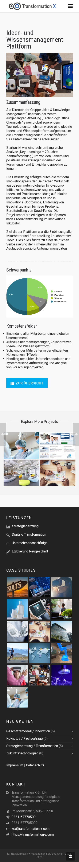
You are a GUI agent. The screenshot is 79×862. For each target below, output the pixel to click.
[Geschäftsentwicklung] (17, 631)
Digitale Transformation (29, 534)
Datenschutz (35, 765)
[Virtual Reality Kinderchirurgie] (17, 675)
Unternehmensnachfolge (30, 543)
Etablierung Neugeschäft (30, 551)
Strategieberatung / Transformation (32, 746)
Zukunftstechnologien (22, 753)
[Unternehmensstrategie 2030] (39, 653)
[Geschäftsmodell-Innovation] (39, 587)
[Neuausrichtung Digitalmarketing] (17, 653)
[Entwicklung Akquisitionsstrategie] (39, 631)
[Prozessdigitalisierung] (39, 609)
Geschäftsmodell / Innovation (28, 731)
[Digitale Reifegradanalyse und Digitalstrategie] (61, 609)
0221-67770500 (24, 817)
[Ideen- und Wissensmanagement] (39, 675)
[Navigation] (70, 6)
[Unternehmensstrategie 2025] (17, 587)
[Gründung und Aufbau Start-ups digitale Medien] (61, 653)
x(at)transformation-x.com (31, 829)
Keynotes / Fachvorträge (24, 739)
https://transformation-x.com (33, 835)
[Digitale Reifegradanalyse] (17, 609)
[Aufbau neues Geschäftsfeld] (61, 675)
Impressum (14, 765)
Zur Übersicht (29, 383)
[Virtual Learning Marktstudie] (61, 587)
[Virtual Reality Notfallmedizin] (17, 697)
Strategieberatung (25, 526)
